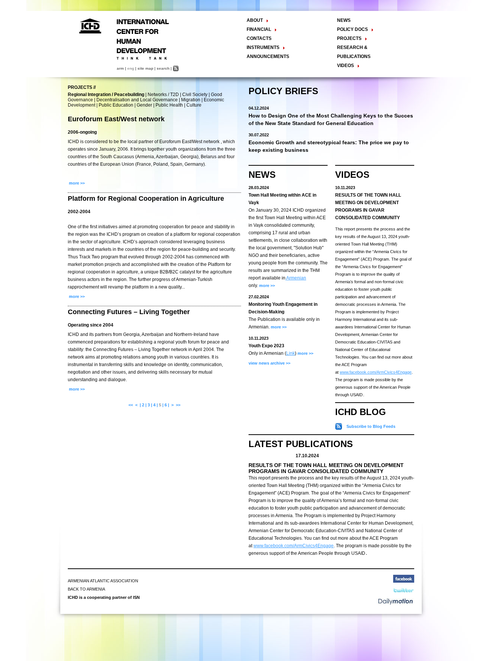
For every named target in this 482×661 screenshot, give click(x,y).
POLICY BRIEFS (283, 91)
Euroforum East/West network (116, 119)
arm (120, 68)
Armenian (295, 278)
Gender (144, 105)
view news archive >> (269, 363)
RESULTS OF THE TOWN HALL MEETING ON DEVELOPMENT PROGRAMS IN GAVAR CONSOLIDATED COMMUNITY (326, 468)
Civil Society (194, 94)
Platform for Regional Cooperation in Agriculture (146, 198)
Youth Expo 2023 (266, 345)
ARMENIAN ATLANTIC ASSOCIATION (103, 581)
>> (178, 405)
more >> (76, 183)
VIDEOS (352, 174)
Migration (190, 99)
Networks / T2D (163, 94)
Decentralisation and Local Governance (137, 99)
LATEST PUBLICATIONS (301, 444)
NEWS (344, 20)
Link (290, 353)
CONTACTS (259, 38)
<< (130, 405)
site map (145, 68)
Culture (193, 105)
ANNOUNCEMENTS (268, 56)
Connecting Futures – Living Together (129, 312)
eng (130, 68)
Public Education (116, 105)
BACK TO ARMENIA (86, 589)
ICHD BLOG (360, 412)
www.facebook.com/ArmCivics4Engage (376, 372)
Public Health (169, 105)
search (163, 68)
